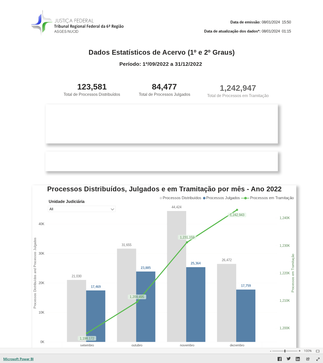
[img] (77, 24)
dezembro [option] (237, 345)
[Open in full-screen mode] (318, 359)
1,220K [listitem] (285, 273)
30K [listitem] (41, 253)
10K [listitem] (41, 312)
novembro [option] (187, 345)
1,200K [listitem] (285, 328)
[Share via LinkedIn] (298, 360)
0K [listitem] (42, 342)
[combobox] (82, 209)
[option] (76, 311)
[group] (244, 28)
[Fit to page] (316, 351)
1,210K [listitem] (285, 300)
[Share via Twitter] (289, 360)
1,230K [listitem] (285, 245)
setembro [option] (87, 345)
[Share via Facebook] (280, 360)
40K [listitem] (41, 224)
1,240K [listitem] (285, 218)
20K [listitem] (41, 283)
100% (308, 351)
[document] (244, 28)
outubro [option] (136, 345)
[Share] (308, 359)
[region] (164, 198)
